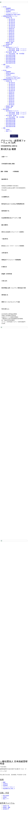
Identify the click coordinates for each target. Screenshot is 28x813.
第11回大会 (12, 25)
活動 (4, 64)
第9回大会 (11, 28)
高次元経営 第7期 (11, 52)
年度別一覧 (9, 17)
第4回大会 (11, 36)
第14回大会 (12, 20)
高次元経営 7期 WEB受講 (16, 53)
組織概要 (8, 8)
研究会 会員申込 (10, 9)
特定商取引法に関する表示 (13, 14)
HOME (5, 7)
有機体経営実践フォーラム (10, 16)
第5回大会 (11, 34)
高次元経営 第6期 (10, 55)
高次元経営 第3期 (10, 60)
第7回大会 (11, 31)
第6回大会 (11, 33)
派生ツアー (9, 67)
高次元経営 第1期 (10, 63)
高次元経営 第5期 (10, 56)
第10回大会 (12, 27)
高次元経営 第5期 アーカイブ (17, 49)
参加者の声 (9, 44)
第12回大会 (12, 24)
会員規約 (8, 11)
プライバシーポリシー (12, 13)
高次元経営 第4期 (10, 58)
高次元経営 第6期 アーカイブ (17, 50)
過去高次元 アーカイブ (12, 47)
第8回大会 (11, 30)
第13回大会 (12, 22)
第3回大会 (11, 38)
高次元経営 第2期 (10, 61)
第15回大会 (12, 19)
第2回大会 (11, 39)
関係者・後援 (9, 42)
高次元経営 (6, 45)
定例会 (8, 66)
